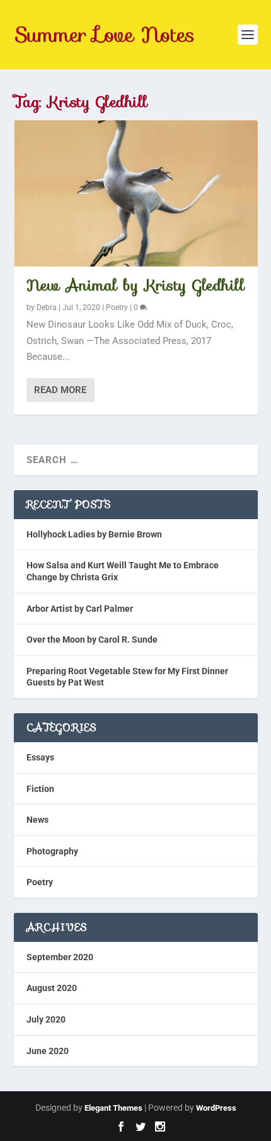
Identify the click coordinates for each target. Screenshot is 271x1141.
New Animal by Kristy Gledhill (135, 285)
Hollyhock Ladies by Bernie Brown (94, 534)
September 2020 (59, 957)
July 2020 (46, 1019)
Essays (40, 757)
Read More (60, 390)
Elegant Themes (113, 1108)
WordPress (216, 1108)
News (37, 820)
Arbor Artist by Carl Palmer (79, 609)
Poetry (117, 307)
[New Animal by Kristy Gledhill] (136, 193)
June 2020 (47, 1051)
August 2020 (51, 988)
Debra (47, 307)
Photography (52, 851)
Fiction (40, 789)
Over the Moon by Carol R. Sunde (92, 639)
